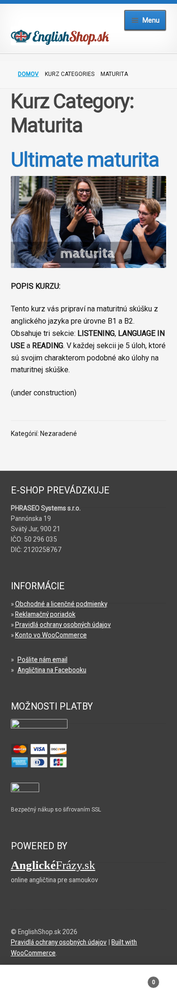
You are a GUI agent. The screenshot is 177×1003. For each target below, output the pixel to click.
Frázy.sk (53, 865)
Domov (28, 74)
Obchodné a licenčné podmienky (61, 604)
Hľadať (88, 987)
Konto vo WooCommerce (51, 635)
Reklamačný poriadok (45, 614)
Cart (136, 979)
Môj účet (29, 987)
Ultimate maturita (85, 159)
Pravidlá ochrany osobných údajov (63, 624)
